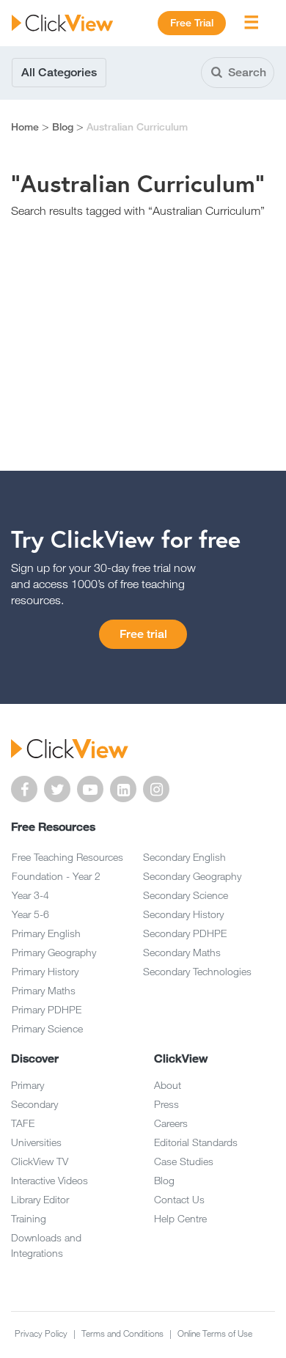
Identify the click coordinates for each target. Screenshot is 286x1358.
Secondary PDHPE (185, 933)
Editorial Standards (196, 1142)
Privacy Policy (42, 1333)
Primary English (46, 933)
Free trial (143, 634)
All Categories (59, 72)
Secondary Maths (182, 952)
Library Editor (40, 1199)
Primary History (45, 971)
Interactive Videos (49, 1180)
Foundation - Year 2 (56, 876)
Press (166, 1104)
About (167, 1085)
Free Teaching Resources (67, 857)
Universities (36, 1142)
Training (28, 1218)
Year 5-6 (30, 914)
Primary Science (47, 1028)
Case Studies (183, 1161)
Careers (171, 1123)
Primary (27, 1085)
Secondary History (183, 914)
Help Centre (180, 1218)
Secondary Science (185, 895)
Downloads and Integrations (46, 1245)
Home (25, 126)
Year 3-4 (30, 895)
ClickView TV (39, 1161)
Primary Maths (44, 990)
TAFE (22, 1123)
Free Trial (191, 23)
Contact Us (179, 1199)
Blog (62, 126)
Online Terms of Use (214, 1333)
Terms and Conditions (123, 1333)
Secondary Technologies (197, 971)
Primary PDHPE (46, 1009)
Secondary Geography (192, 876)
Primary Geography (54, 952)
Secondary (34, 1104)
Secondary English (184, 857)
